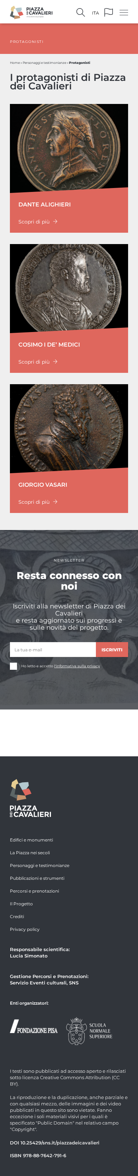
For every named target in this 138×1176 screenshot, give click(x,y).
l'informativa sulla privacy (77, 666)
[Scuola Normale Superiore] (89, 1030)
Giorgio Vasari (42, 484)
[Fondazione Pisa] (34, 1025)
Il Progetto (21, 903)
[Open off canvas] (124, 12)
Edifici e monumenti (31, 840)
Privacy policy (25, 929)
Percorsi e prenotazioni (34, 891)
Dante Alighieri (44, 204)
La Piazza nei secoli (30, 852)
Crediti (17, 916)
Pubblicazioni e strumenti (37, 878)
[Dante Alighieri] (69, 147)
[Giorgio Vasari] (69, 427)
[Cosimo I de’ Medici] (69, 287)
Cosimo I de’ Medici (49, 344)
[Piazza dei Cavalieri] (31, 11)
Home (15, 63)
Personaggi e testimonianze (44, 63)
